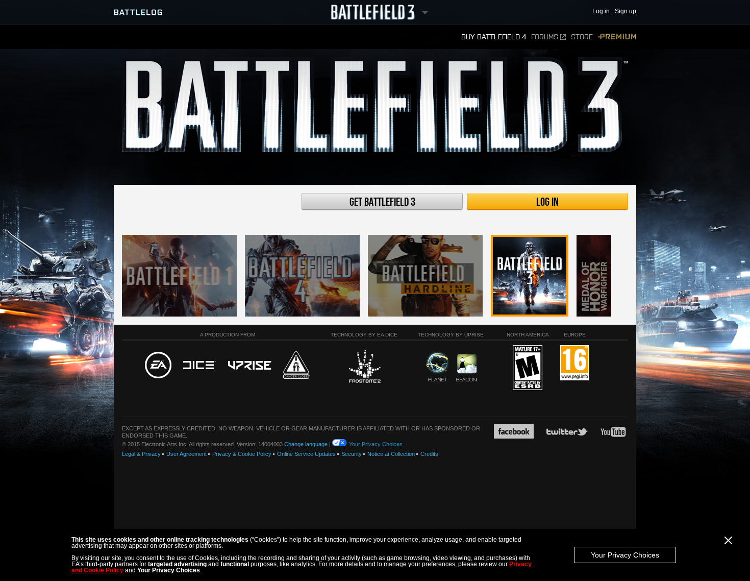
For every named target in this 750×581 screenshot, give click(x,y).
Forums (544, 37)
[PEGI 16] (574, 363)
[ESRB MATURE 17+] (527, 368)
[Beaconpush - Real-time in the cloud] (466, 368)
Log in (547, 202)
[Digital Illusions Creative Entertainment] (199, 365)
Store (582, 37)
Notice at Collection (391, 454)
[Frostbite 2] (364, 368)
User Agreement (186, 454)
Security (351, 454)
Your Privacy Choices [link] (376, 444)
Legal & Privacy (141, 454)
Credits (429, 454)
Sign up (625, 11)
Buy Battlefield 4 (493, 37)
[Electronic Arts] (158, 365)
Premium (617, 37)
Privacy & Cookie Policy (241, 454)
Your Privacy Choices (625, 555)
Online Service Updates (306, 454)
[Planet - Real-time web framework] (437, 366)
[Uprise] (249, 366)
